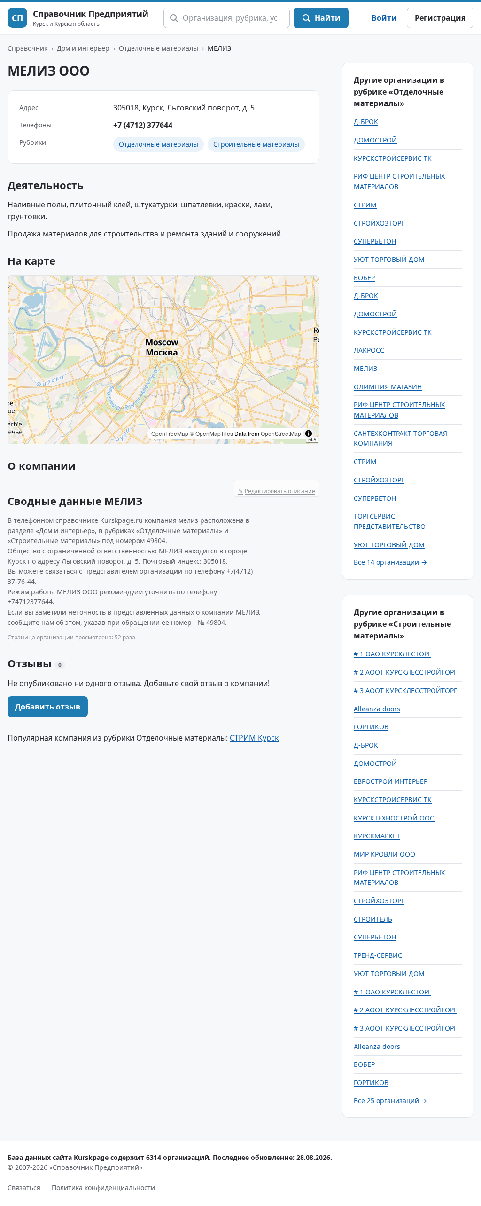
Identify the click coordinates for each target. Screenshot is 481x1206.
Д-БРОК (366, 121)
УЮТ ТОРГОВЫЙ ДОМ (389, 259)
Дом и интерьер (83, 48)
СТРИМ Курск (254, 738)
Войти (384, 18)
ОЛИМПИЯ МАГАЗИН (388, 386)
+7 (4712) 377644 (142, 125)
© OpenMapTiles (211, 433)
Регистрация (440, 18)
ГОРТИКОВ (371, 726)
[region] (163, 360)
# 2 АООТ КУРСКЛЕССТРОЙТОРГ (405, 672)
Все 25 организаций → (390, 1100)
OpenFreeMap (169, 433)
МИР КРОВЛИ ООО (384, 854)
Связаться (24, 1187)
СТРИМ (365, 204)
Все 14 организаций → (390, 562)
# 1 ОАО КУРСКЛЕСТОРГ (392, 653)
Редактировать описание (276, 491)
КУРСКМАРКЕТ (377, 835)
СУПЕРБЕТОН (375, 240)
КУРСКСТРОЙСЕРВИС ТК (393, 158)
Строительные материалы (256, 144)
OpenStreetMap (281, 433)
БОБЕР (364, 277)
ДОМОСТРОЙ (375, 139)
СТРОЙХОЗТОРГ (379, 223)
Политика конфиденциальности (103, 1187)
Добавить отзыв (47, 707)
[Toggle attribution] (308, 433)
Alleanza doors (377, 708)
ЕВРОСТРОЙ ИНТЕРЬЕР (390, 781)
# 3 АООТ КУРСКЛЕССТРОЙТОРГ (405, 690)
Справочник (27, 48)
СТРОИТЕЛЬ (373, 918)
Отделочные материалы (158, 48)
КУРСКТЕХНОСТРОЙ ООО (394, 817)
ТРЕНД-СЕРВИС (378, 955)
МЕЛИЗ (365, 368)
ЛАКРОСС (369, 350)
